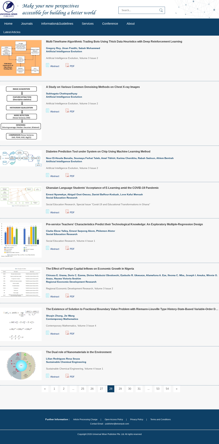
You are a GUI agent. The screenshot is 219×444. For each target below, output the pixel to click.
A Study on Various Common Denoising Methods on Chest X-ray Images (93, 86)
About (131, 23)
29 (120, 388)
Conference (110, 23)
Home (8, 23)
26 (92, 388)
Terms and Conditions (160, 419)
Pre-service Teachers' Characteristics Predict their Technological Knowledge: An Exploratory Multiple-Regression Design (124, 224)
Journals (27, 23)
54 (167, 388)
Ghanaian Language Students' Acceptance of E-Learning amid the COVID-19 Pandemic (102, 187)
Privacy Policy (136, 419)
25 (82, 388)
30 (129, 388)
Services (88, 23)
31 (139, 388)
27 (101, 388)
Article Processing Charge (85, 419)
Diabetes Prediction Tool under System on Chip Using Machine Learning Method (98, 151)
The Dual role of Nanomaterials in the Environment (78, 352)
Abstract (54, 66)
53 (157, 388)
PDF (72, 66)
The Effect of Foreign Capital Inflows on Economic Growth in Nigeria (90, 268)
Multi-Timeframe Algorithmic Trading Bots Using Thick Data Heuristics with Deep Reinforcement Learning (114, 41)
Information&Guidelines (57, 23)
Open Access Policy (114, 419)
